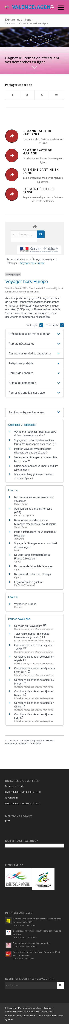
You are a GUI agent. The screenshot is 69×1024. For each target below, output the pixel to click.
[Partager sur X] (27, 94)
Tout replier (32, 325)
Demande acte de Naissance (37, 132)
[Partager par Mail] (56, 94)
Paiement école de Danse (38, 190)
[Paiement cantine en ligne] (11, 174)
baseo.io (37, 743)
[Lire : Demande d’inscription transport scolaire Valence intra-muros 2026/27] (8, 920)
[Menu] (59, 7)
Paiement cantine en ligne (40, 171)
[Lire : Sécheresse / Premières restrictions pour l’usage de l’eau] (8, 933)
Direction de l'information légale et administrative (30, 740)
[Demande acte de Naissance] (11, 136)
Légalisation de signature (28, 582)
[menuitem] (50, 7)
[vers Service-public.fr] (39, 249)
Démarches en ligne (18, 20)
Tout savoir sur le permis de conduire (31, 943)
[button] (34, 334)
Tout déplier (53, 325)
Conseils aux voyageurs (28, 625)
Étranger (36, 259)
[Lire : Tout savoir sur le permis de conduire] (8, 945)
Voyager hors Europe (32, 263)
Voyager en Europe (25, 603)
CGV (7, 821)
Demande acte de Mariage (37, 151)
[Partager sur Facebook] (12, 94)
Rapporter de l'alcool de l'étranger (33, 566)
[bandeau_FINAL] (28, 7)
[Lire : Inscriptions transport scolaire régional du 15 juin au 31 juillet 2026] (8, 954)
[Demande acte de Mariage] (11, 155)
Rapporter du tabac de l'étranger (32, 574)
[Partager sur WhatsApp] (42, 94)
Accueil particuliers (18, 259)
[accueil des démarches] (34, 226)
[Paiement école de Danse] (11, 194)
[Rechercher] (50, 7)
